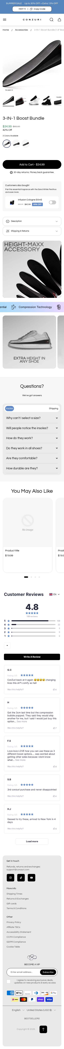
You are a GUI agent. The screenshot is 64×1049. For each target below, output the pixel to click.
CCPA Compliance (16, 937)
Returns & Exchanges (18, 899)
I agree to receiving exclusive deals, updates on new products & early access (35, 981)
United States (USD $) (39, 1010)
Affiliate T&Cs (13, 927)
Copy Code (39, 9)
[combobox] (7, 645)
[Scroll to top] (43, 1029)
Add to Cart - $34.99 (32, 164)
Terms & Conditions (16, 908)
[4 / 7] (47, 100)
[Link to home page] (32, 957)
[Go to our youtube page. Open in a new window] (31, 878)
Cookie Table (13, 947)
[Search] (51, 19)
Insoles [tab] (9, 408)
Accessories (21, 30)
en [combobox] (54, 594)
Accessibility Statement (19, 932)
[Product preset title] (27, 523)
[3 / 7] (34, 100)
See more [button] (21, 721)
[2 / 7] (21, 100)
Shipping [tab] (53, 408)
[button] (26, 577)
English (16, 1010)
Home (6, 30)
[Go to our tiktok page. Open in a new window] (21, 878)
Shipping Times (14, 894)
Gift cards (12, 904)
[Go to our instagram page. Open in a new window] (10, 878)
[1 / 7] (8, 100)
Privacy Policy (14, 922)
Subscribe (48, 972)
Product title (12, 550)
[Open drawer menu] (4, 19)
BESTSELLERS (32, 1018)
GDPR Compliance (16, 942)
